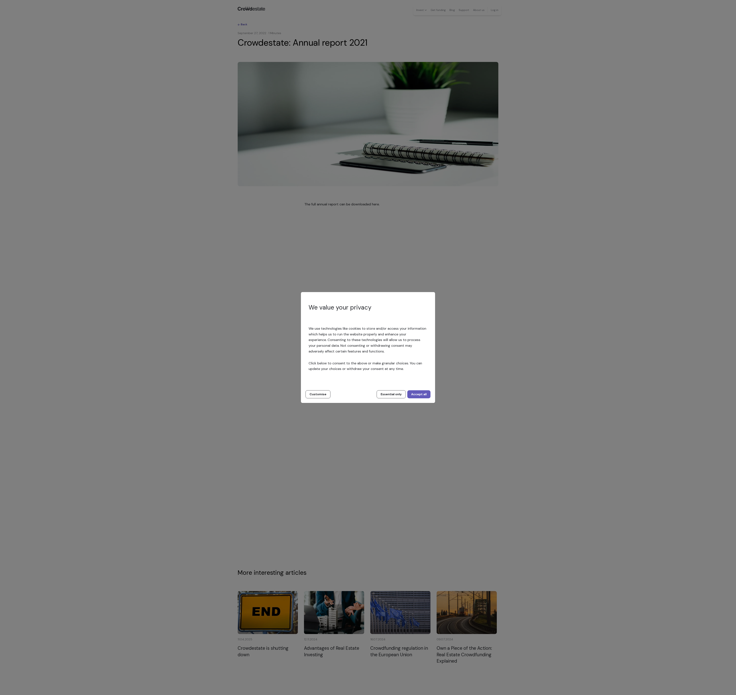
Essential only (391, 394)
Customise (318, 394)
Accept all (419, 394)
